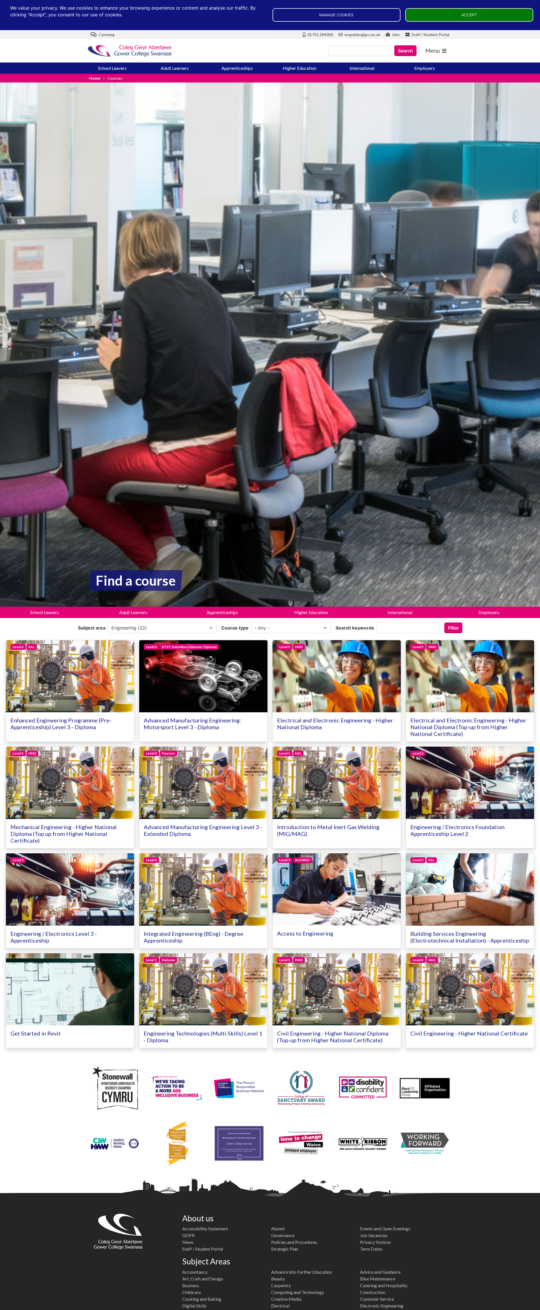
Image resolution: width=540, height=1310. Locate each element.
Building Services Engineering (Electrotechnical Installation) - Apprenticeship (469, 937)
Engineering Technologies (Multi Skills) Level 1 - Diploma (203, 1036)
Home (94, 78)
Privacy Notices (375, 1242)
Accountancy (195, 1272)
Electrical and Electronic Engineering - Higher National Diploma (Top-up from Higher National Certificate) (468, 727)
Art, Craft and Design (202, 1278)
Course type (235, 628)
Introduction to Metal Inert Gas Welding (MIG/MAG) (328, 830)
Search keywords (355, 628)
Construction (372, 1292)
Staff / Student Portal (430, 34)
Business (190, 1285)
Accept (469, 15)
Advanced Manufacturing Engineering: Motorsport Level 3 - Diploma (192, 723)
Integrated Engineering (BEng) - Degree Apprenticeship (193, 937)
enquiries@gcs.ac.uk (362, 34)
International (362, 68)
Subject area (91, 628)
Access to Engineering (305, 933)
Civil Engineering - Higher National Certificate (469, 1033)
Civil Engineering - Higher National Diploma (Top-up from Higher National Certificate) (332, 1036)
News (188, 1242)
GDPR (188, 1235)
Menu (432, 50)
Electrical (280, 1305)
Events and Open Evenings (385, 1228)
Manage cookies (336, 15)
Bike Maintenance (377, 1278)
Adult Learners (175, 68)
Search (405, 50)
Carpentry (281, 1285)
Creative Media (286, 1299)
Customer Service (377, 1299)
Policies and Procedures (294, 1242)
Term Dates (371, 1248)
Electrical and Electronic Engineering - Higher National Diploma (335, 723)
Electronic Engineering (381, 1305)
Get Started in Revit (35, 1033)
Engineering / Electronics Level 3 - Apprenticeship (53, 937)
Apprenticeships (237, 68)
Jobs (395, 34)
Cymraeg (106, 34)
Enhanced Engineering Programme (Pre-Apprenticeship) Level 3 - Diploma (60, 723)
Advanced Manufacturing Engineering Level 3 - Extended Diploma (203, 830)
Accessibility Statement (205, 1228)
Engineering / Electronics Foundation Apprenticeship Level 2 (457, 830)
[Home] (130, 51)
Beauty (278, 1278)
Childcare (191, 1292)
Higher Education (299, 68)
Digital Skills (194, 1305)
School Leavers (112, 68)
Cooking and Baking (201, 1299)
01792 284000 (320, 34)
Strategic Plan (284, 1248)
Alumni (278, 1228)
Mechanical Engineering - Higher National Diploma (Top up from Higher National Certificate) (63, 834)
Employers (424, 68)
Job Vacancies (374, 1235)
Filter (453, 628)
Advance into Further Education (301, 1272)
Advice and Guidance (380, 1272)
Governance (282, 1235)
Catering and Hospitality (384, 1285)
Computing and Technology (297, 1292)
